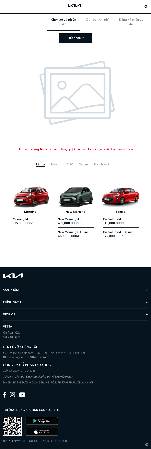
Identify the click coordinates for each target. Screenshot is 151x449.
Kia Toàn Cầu (11, 332)
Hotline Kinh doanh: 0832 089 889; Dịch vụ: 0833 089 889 (46, 353)
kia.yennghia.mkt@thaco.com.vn (28, 357)
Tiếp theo (74, 38)
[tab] (40, 164)
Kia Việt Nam (11, 337)
